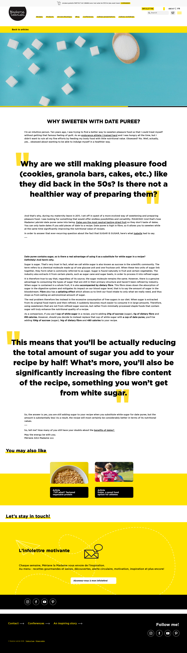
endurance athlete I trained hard (99, 135)
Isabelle (138, 233)
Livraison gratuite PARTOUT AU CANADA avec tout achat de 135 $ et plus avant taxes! (96, 3)
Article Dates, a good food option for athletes (108, 492)
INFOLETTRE (147, 9)
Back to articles (20, 29)
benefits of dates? (104, 430)
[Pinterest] (53, 602)
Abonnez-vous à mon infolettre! (90, 580)
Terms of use (30, 641)
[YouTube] (44, 602)
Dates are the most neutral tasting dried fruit (101, 222)
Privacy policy (40, 641)
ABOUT (171, 9)
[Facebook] (36, 602)
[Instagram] (27, 602)
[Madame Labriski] (17, 14)
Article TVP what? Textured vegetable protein (64, 492)
